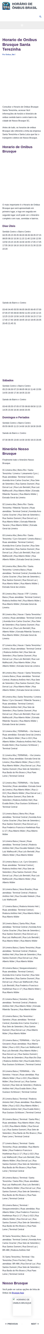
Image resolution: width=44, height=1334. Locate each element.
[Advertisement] (22, 82)
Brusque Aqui (18, 1293)
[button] (40, 16)
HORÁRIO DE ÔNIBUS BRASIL (24, 6)
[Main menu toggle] (22, 25)
